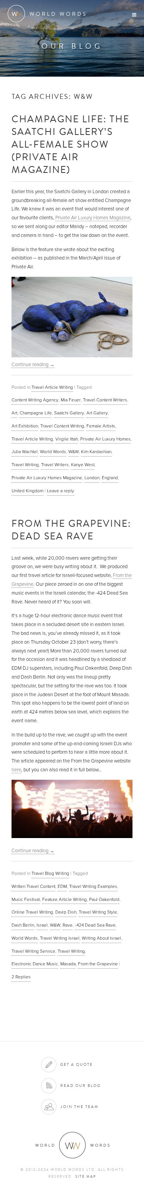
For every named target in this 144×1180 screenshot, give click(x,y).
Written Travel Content (33, 886)
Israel (42, 925)
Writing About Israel (101, 938)
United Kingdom (27, 490)
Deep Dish (65, 912)
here (16, 770)
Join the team (79, 1106)
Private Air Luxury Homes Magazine (92, 218)
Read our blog (80, 1085)
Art (14, 413)
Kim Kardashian (96, 451)
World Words (49, 13)
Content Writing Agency (35, 400)
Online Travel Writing (32, 912)
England (110, 477)
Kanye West (82, 464)
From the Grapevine (98, 963)
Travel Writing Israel (59, 938)
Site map (85, 1176)
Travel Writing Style (98, 912)
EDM (62, 886)
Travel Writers (55, 464)
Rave (68, 925)
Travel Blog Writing (50, 873)
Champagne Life (36, 413)
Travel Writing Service (33, 951)
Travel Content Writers (105, 400)
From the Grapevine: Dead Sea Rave (71, 529)
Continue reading (33, 365)
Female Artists (100, 426)
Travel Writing (25, 464)
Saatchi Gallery (69, 413)
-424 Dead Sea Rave (95, 925)
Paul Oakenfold (104, 899)
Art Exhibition (25, 426)
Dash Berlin (23, 925)
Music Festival (26, 899)
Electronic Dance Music (35, 963)
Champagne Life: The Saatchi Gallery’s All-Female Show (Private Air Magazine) (70, 144)
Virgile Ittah (66, 439)
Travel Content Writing (62, 426)
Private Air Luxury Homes (105, 439)
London (91, 477)
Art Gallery (97, 413)
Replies (21, 976)
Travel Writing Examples (93, 886)
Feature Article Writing (64, 899)
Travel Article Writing (52, 387)
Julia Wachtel (25, 451)
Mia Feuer (71, 400)
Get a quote (76, 1064)
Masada (68, 963)
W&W (73, 451)
